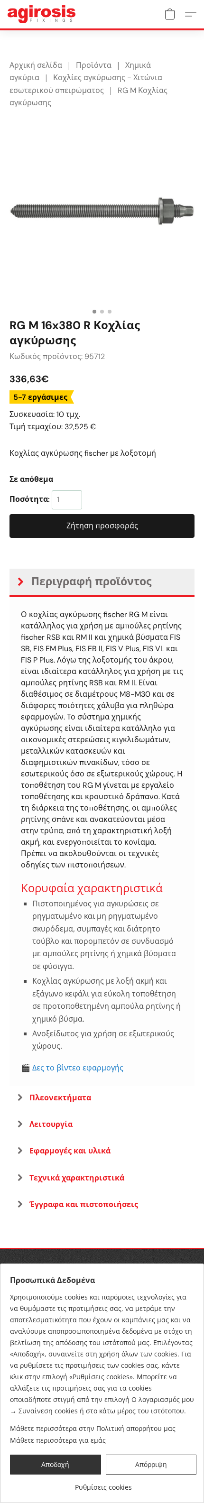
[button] (43, 14)
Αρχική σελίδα (35, 65)
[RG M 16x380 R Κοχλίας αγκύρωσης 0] (102, 211)
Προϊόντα (93, 65)
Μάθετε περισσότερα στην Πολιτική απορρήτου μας (93, 1428)
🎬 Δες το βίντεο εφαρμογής (72, 1068)
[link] (103, 1484)
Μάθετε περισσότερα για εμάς (58, 1440)
